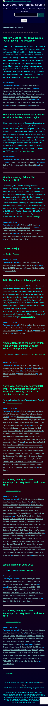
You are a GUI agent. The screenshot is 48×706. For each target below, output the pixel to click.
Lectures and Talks (9, 88)
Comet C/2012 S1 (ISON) (32, 431)
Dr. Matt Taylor (8, 165)
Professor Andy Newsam (34, 450)
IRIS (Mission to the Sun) (33, 536)
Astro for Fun (37, 425)
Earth (19, 94)
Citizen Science (35, 417)
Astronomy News (23, 417)
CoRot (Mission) (34, 527)
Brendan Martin (10, 271)
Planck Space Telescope (17, 655)
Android (24, 499)
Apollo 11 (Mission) (24, 516)
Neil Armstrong (26, 544)
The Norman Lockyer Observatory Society (23, 459)
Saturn (36, 510)
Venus (15, 584)
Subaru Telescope (38, 550)
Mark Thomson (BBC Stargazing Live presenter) (24, 445)
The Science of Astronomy (21, 99)
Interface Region (24, 505)
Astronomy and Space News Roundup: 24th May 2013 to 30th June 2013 (24, 482)
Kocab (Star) (33, 593)
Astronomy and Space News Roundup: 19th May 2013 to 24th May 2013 (23, 613)
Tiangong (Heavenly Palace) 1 (28, 513)
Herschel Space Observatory (13, 536)
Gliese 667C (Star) (21, 533)
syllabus (18, 236)
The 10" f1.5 (30, 265)
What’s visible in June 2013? (18, 564)
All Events (24, 85)
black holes (14, 521)
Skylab (27, 641)
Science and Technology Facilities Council (18, 453)
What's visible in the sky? (28, 584)
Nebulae (11, 638)
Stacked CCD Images (17, 265)
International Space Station (25, 636)
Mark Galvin (34, 105)
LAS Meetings (34, 85)
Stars (42, 422)
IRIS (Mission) (32, 650)
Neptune (6, 510)
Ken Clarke (26, 555)
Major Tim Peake (38, 541)
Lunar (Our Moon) (37, 505)
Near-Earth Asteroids (10, 331)
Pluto (31, 510)
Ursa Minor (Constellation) (31, 598)
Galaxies (6, 636)
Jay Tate (30, 331)
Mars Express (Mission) (11, 544)
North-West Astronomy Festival (14, 414)
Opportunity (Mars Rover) (19, 547)
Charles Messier (25, 233)
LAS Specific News (23, 230)
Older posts (8, 673)
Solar (17, 97)
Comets (5, 94)
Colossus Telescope (24, 524)
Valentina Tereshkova (15, 552)
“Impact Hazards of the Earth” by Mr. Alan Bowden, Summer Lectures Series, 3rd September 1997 (23, 346)
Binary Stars (19, 633)
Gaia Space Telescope (37, 530)
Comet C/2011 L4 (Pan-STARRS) (14, 590)
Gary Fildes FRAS (9, 439)
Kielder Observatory (38, 439)
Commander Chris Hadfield (18, 527)
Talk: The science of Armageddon (21, 280)
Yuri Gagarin (28, 552)
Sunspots (17, 644)
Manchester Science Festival (13, 442)
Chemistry (35, 91)
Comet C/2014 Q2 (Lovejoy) (12, 268)
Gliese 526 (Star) (9, 533)
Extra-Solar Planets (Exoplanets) (28, 419)
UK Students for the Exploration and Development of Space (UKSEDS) (23, 461)
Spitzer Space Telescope (22, 550)
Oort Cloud (24, 510)
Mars (4, 507)
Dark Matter (24, 530)
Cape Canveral (15, 647)
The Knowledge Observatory (13, 425)
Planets (12, 97)
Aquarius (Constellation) (17, 587)
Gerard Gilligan (19, 333)
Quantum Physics (17, 641)
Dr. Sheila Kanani (22, 434)
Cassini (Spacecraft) (26, 521)
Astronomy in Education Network (15, 428)
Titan (42, 513)
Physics (6, 97)
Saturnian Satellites (10, 513)
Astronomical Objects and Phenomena (17, 91)
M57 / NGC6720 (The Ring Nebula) (19, 541)
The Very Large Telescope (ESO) (27, 658)
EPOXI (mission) (36, 436)
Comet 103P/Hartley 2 (15, 431)
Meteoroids (18, 507)
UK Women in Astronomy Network (23, 464)
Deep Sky (12, 94)
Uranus (5, 516)
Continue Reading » (31, 77)
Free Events (25, 159)
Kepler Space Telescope (11, 538)
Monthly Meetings (23, 88)
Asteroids (33, 328)
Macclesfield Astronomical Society (15, 102)
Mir (24, 507)
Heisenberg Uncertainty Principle (15, 650)
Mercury (10, 507)
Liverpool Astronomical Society (24, 4)
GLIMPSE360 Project (36, 533)
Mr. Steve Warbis (35, 102)
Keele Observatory (23, 439)
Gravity (12, 636)
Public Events (16, 328)
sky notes (17, 598)
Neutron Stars (15, 510)
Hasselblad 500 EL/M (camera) (32, 647)
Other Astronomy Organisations (33, 94)
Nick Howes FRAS (31, 448)
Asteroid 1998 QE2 (17, 519)
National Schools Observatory (13, 448)
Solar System (25, 97)
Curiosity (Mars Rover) (11, 530)
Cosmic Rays (26, 502)
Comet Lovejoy (11, 248)
